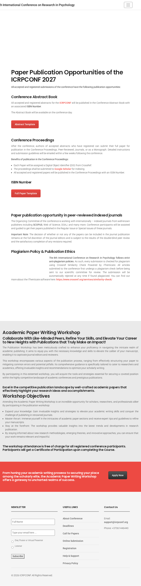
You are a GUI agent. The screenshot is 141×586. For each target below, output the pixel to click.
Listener (18, 546)
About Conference (73, 518)
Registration (69, 548)
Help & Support (71, 555)
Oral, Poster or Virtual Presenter (29, 540)
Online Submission (73, 541)
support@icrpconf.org (116, 522)
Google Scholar (63, 169)
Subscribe (18, 556)
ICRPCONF (65, 102)
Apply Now (117, 475)
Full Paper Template (26, 193)
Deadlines (68, 526)
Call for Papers (71, 533)
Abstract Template (25, 124)
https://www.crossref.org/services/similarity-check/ (84, 279)
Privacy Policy (70, 563)
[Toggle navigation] (128, 5)
